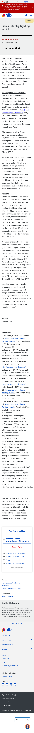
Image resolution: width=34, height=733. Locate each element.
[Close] (32, 5)
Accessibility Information (10, 666)
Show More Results (17, 568)
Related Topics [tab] (17, 547)
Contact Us (5, 655)
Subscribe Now (7, 676)
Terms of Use (6, 702)
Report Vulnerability (8, 695)
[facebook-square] (8, 685)
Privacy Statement (8, 698)
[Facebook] (7, 49)
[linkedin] (4, 685)
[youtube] (16, 685)
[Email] (13, 49)
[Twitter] (10, 49)
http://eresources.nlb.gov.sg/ (14, 367)
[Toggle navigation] (31, 15)
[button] (27, 15)
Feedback (5, 659)
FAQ (3, 662)
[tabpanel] (17, 560)
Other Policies (6, 705)
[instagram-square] (12, 685)
